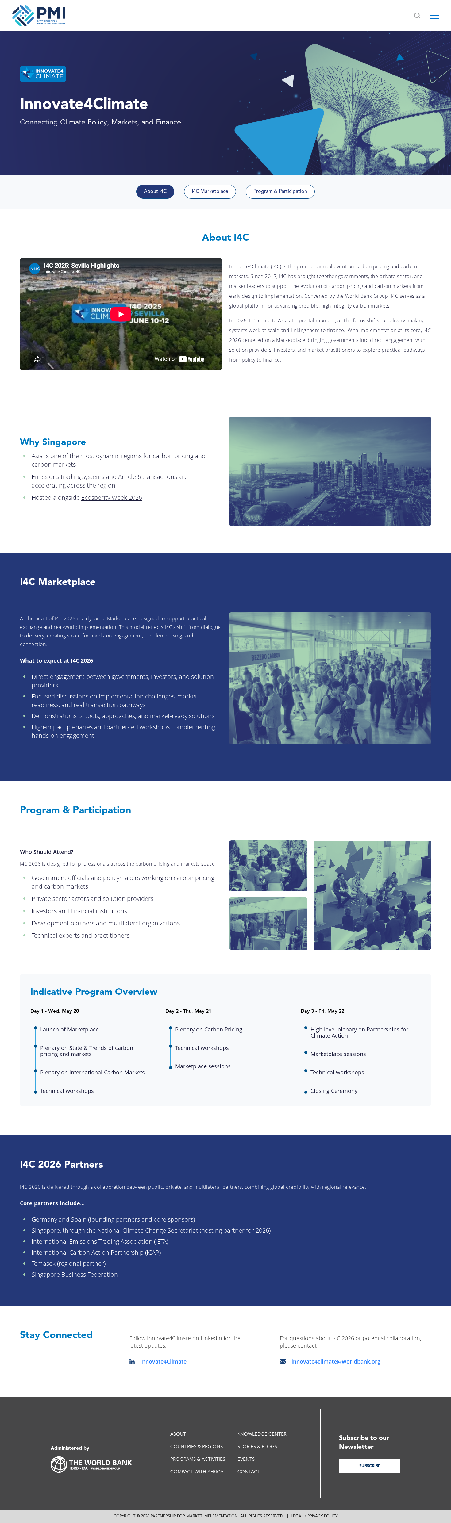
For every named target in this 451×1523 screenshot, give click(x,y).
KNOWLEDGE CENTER (262, 1434)
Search (417, 16)
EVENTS (246, 1459)
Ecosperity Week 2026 (111, 497)
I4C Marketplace (210, 191)
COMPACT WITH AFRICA (196, 1472)
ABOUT (178, 1434)
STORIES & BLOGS (257, 1447)
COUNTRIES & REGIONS (196, 1447)
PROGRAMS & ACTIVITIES (197, 1459)
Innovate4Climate (163, 1361)
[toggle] (434, 16)
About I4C (155, 191)
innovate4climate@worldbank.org (335, 1361)
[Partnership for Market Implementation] (38, 15)
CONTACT (248, 1472)
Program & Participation (280, 191)
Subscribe (369, 1466)
